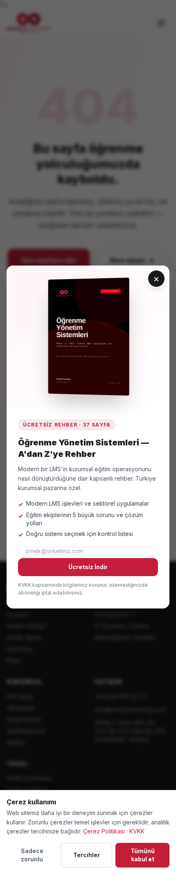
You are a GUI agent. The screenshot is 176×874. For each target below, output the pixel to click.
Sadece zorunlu (32, 855)
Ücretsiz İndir (88, 566)
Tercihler (86, 854)
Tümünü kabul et (143, 855)
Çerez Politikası (104, 831)
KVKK (136, 831)
